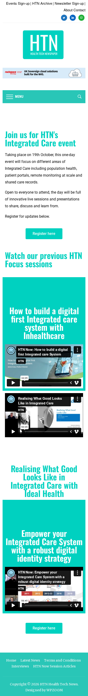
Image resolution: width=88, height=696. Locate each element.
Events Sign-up (18, 3)
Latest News (30, 660)
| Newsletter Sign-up (68, 3)
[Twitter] (64, 17)
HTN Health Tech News (59, 684)
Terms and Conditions (62, 660)
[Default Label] (73, 17)
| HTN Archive (41, 3)
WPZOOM (54, 690)
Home (11, 660)
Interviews (20, 666)
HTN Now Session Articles (54, 666)
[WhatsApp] (81, 17)
